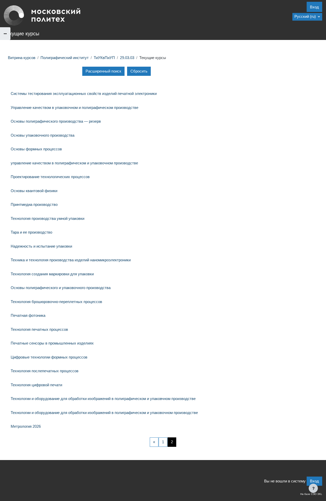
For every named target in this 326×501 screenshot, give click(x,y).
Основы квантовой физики (34, 191)
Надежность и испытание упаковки (41, 246)
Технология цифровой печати (36, 385)
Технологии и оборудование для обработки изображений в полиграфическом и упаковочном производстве (104, 412)
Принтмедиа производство (34, 204)
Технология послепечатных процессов (44, 371)
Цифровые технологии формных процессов (49, 357)
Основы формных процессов (36, 149)
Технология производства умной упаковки (47, 218)
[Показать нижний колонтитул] (313, 488)
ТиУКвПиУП (104, 57)
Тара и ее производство (31, 232)
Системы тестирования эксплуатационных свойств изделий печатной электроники (84, 93)
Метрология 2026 (26, 426)
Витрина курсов (21, 57)
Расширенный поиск (103, 71)
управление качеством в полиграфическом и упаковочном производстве (74, 163)
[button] (307, 17)
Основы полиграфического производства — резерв (56, 121)
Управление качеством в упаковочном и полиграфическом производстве (74, 107)
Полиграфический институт (64, 57)
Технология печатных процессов (39, 329)
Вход (314, 7)
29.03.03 (127, 57)
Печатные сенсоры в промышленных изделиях (52, 343)
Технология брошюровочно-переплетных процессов (56, 301)
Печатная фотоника (28, 315)
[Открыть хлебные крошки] (5, 33)
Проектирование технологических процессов (50, 177)
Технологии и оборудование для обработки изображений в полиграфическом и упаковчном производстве (103, 398)
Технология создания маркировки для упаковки (52, 274)
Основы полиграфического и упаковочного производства (61, 287)
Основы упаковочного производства (42, 135)
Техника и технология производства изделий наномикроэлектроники (71, 260)
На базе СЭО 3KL (311, 494)
